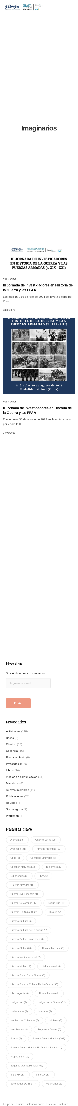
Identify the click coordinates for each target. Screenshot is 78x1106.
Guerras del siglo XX (24, 912)
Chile (15, 857)
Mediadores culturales (24, 1020)
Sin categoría (14, 809)
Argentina (18, 848)
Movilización (19, 1029)
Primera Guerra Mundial (48, 1038)
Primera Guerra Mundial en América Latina (36, 1047)
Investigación (14, 763)
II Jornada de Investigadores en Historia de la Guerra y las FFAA (37, 410)
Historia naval (51, 966)
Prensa (16, 1038)
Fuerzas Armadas (22, 885)
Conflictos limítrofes (43, 857)
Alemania (17, 839)
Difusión (11, 744)
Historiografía (19, 993)
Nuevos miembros (17, 789)
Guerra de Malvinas (23, 903)
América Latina (45, 839)
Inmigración (18, 1002)
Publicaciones (14, 796)
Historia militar (20, 966)
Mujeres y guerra (49, 1029)
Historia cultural (21, 921)
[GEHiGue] (24, 7)
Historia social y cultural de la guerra (34, 984)
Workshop (12, 815)
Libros (10, 770)
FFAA (43, 876)
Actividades (10, 279)
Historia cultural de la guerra (28, 930)
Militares (55, 1020)
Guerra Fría (56, 903)
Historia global (21, 948)
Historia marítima (53, 948)
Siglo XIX (17, 1074)
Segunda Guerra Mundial (26, 1065)
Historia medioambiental (25, 957)
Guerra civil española (24, 894)
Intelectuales (19, 1011)
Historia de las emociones (27, 939)
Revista (10, 802)
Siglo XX (43, 1074)
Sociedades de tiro (23, 1083)
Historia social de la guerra (27, 975)
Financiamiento (15, 757)
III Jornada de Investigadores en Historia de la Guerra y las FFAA (38, 287)
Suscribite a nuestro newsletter (25, 673)
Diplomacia (54, 867)
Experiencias (19, 876)
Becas (10, 737)
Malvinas (45, 1011)
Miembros (12, 783)
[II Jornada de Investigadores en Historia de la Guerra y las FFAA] (39, 356)
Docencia (12, 750)
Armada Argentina (49, 848)
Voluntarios (54, 1083)
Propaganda (19, 1056)
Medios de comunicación (21, 776)
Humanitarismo (49, 993)
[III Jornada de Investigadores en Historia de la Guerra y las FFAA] (39, 256)
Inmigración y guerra (51, 1002)
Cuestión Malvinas (23, 867)
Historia (55, 912)
